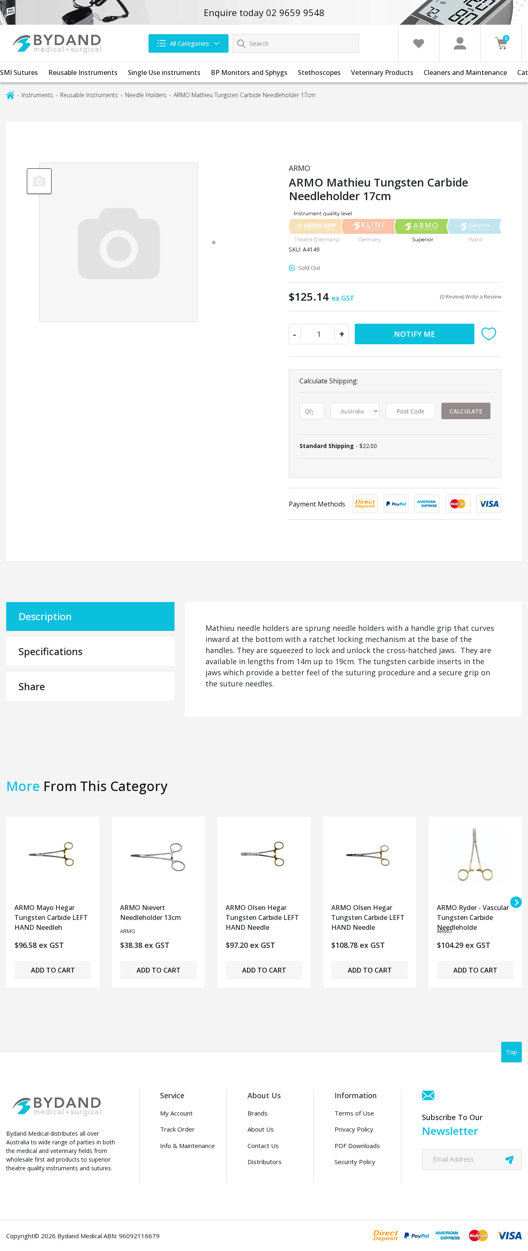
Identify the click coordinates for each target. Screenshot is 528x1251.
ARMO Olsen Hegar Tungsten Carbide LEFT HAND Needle (262, 915)
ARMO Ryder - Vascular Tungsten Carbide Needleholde (473, 915)
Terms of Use (354, 1113)
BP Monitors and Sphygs (249, 72)
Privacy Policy (354, 1129)
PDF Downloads (357, 1145)
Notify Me (414, 334)
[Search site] (241, 43)
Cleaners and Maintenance (465, 72)
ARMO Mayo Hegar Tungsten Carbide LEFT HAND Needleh (51, 915)
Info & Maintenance (187, 1145)
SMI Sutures (19, 72)
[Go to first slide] (516, 902)
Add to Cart (53, 970)
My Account (176, 1113)
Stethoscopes (319, 72)
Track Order (177, 1129)
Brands (258, 1113)
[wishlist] (418, 43)
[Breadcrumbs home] (10, 94)
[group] (39, 180)
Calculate (466, 411)
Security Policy (355, 1162)
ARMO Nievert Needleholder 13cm (150, 912)
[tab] (214, 242)
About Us (261, 1129)
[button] (491, 334)
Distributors (265, 1162)
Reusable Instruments (83, 72)
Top (511, 1052)
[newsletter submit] (509, 1159)
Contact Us (263, 1145)
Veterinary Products (382, 72)
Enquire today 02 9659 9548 (264, 12)
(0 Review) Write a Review (470, 296)
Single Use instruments (164, 72)
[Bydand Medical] (57, 43)
